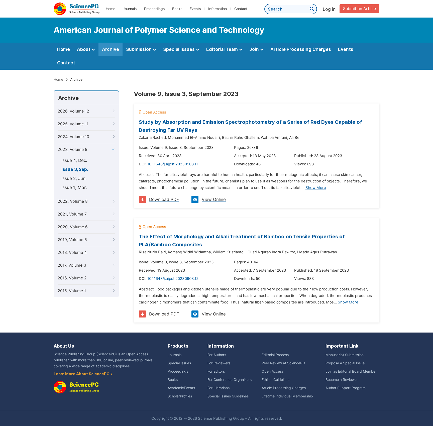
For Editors (216, 371)
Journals (130, 9)
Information (217, 9)
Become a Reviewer (342, 380)
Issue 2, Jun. (74, 178)
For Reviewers (218, 363)
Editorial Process (275, 355)
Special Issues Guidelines (228, 396)
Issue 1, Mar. (74, 187)
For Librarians (218, 388)
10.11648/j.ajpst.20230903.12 (172, 278)
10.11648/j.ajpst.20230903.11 (172, 164)
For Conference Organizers (229, 380)
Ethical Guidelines (276, 380)
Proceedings (154, 9)
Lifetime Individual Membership (287, 396)
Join (254, 49)
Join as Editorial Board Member (351, 371)
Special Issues (179, 49)
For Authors (216, 355)
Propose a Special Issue (345, 363)
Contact (240, 9)
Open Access (272, 371)
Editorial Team (222, 49)
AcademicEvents (181, 388)
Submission (139, 49)
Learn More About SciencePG (82, 374)
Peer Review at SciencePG (283, 363)
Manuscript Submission (345, 355)
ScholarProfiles (180, 396)
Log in (329, 9)
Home (110, 9)
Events (195, 9)
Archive (110, 49)
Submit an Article (359, 8)
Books (177, 9)
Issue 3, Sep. (74, 169)
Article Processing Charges (300, 49)
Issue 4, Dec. (74, 160)
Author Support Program (346, 388)
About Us (64, 346)
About (84, 49)
